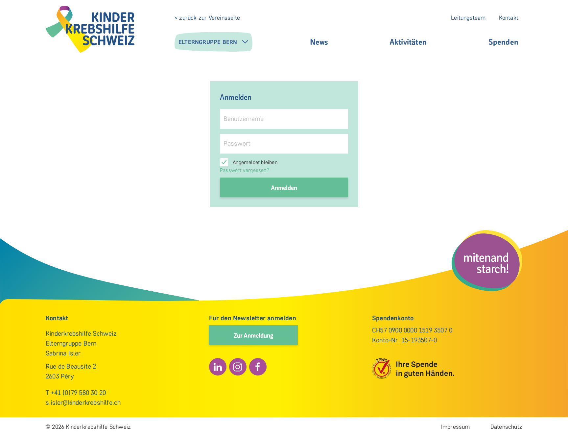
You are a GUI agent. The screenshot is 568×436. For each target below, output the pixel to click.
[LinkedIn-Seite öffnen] (217, 366)
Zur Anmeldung (253, 335)
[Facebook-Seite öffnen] (258, 366)
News (319, 41)
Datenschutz (506, 426)
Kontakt (508, 17)
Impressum (455, 426)
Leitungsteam (468, 17)
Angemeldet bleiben (254, 162)
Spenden (503, 41)
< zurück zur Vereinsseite (207, 17)
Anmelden (284, 187)
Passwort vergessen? (244, 170)
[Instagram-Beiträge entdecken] (238, 366)
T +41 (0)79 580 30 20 (76, 393)
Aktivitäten (408, 41)
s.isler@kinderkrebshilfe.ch (83, 402)
